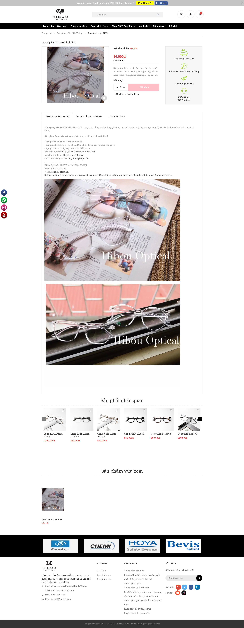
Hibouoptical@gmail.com (58, 599)
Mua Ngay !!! (145, 3)
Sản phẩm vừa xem (122, 471)
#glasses (79, 175)
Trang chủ (48, 26)
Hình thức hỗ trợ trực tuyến (137, 609)
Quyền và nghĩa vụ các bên (136, 613)
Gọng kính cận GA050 (52, 519)
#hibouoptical (91, 175)
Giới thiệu (62, 26)
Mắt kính (143, 26)
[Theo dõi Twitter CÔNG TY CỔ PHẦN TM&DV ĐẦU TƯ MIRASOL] (184, 587)
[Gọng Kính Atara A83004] (81, 419)
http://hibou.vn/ (61, 172)
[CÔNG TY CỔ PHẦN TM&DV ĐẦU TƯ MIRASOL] (49, 566)
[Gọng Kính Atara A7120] (55, 419)
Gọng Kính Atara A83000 (106, 435)
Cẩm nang (158, 26)
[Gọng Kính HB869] (135, 419)
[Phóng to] (104, 98)
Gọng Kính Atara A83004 (79, 435)
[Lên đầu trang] (238, 610)
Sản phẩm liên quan (122, 400)
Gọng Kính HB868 (161, 433)
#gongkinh (151, 175)
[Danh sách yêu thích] (181, 12)
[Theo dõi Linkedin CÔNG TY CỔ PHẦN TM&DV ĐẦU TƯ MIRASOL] (197, 587)
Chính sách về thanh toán (137, 587)
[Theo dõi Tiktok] (183, 592)
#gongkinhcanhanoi (134, 175)
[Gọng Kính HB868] (162, 419)
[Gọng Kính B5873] (189, 419)
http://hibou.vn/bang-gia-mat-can (79, 151)
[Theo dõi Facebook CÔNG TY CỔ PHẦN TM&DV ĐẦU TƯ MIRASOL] (191, 587)
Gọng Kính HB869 (134, 433)
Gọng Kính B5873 (187, 433)
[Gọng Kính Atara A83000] (108, 419)
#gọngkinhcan (164, 175)
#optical (60, 175)
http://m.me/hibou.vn (73, 155)
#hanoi (102, 175)
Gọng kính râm (99, 26)
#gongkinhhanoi (115, 175)
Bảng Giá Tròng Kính (123, 26)
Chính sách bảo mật (134, 570)
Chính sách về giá (132, 583)
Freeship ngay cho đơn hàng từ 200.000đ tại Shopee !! (105, 3)
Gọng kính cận (78, 26)
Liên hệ (173, 26)
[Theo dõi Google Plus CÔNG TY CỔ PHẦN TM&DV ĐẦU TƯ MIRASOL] (178, 587)
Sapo (158, 623)
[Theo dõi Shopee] (177, 592)
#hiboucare (50, 175)
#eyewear (70, 175)
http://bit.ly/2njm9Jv (78, 158)
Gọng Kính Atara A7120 (53, 435)
